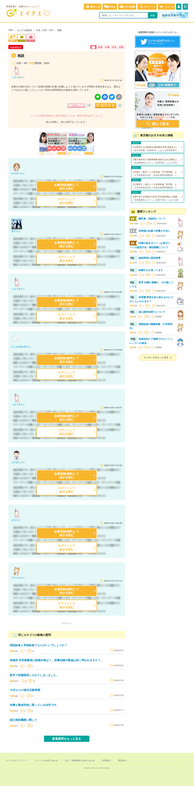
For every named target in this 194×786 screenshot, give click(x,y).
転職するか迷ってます (151, 270)
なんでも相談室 (24, 30)
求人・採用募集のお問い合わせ (80, 760)
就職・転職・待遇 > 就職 (110, 47)
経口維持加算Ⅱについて (152, 311)
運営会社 (122, 760)
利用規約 (106, 760)
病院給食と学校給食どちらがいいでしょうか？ (38, 645)
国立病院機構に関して (23, 720)
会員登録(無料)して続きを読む (66, 186)
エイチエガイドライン (16, 760)
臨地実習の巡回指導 (150, 257)
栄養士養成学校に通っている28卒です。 (34, 705)
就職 (59, 30)
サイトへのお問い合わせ (46, 760)
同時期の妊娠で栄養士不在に (154, 230)
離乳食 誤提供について (152, 218)
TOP (10, 30)
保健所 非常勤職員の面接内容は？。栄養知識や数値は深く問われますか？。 (56, 660)
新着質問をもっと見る (66, 739)
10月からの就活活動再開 (25, 690)
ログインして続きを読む (66, 201)
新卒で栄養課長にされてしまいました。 (34, 675)
